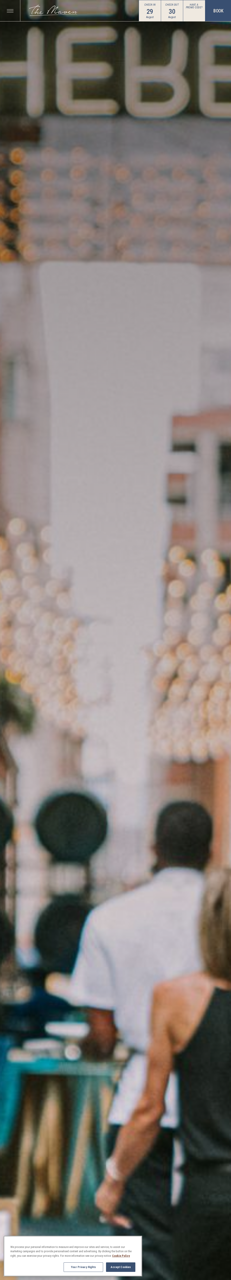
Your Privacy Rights (83, 1267)
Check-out (172, 4)
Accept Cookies (121, 1267)
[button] (10, 11)
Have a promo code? (194, 6)
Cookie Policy (121, 1255)
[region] (73, 1256)
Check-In (149, 4)
